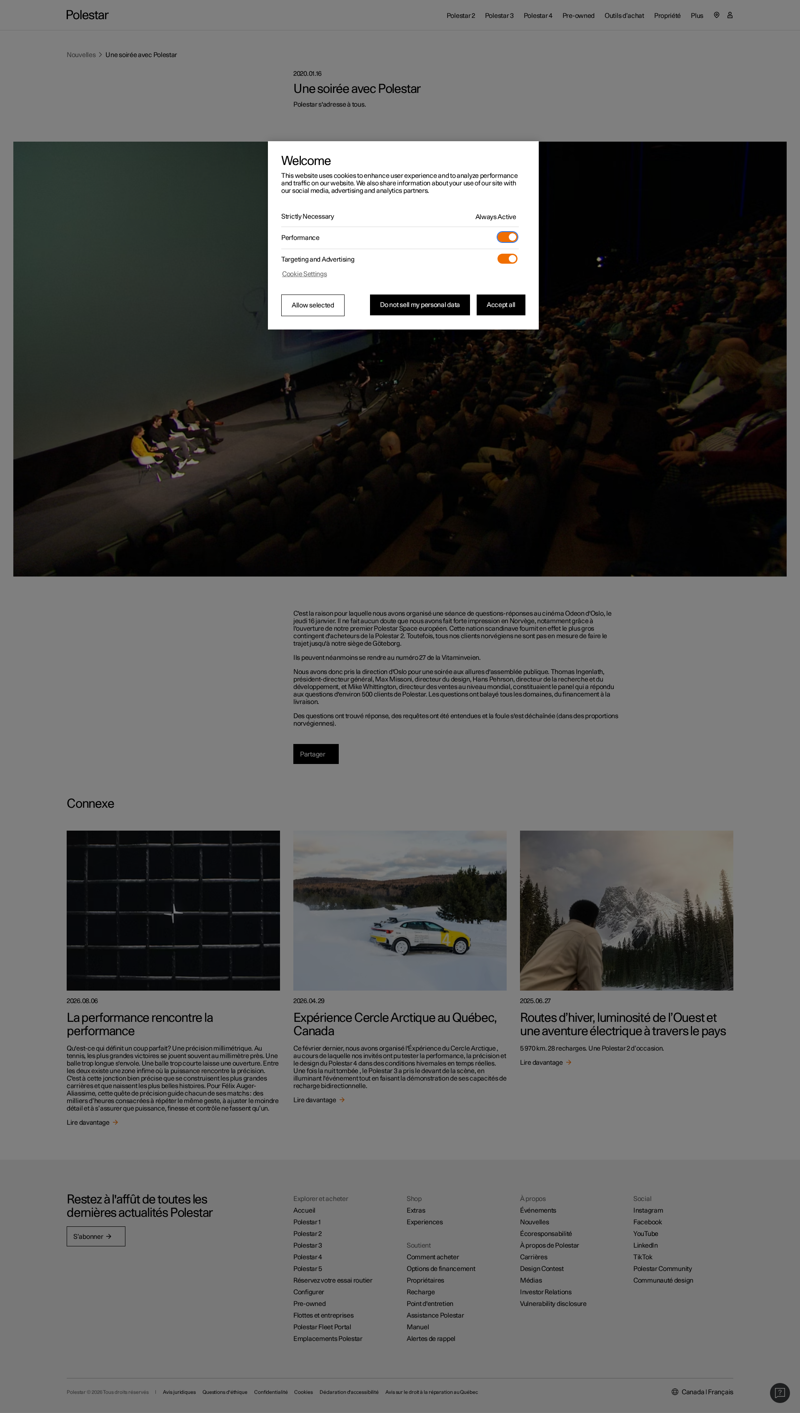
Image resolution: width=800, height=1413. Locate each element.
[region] (403, 235)
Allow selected (313, 305)
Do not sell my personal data (420, 305)
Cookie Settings (304, 274)
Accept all (501, 305)
